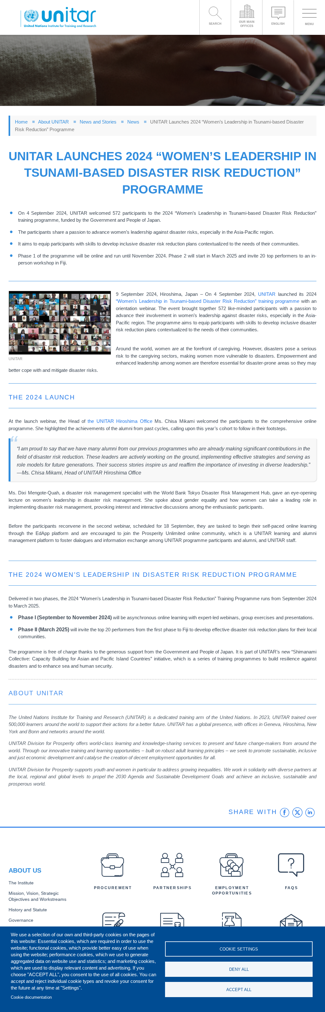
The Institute (21, 883)
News (133, 121)
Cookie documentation (31, 997)
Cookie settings (239, 949)
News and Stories (98, 121)
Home (21, 121)
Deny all (239, 969)
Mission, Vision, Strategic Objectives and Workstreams (37, 896)
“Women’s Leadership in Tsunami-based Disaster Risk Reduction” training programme (207, 301)
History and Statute (28, 909)
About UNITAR (53, 121)
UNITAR (266, 294)
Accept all (238, 989)
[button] (60, 323)
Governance (21, 920)
